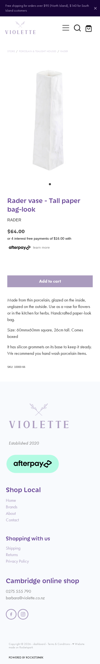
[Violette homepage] (32, 27)
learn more (41, 247)
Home (11, 500)
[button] (77, 28)
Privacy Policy (17, 561)
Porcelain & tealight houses (37, 51)
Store (11, 51)
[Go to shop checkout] (89, 28)
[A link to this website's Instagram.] (23, 614)
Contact (12, 520)
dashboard (39, 644)
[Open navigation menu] (66, 28)
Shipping (13, 548)
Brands (11, 507)
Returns (12, 554)
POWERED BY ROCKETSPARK (26, 657)
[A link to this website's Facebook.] (11, 614)
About (11, 513)
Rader (64, 51)
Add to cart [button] (50, 281)
